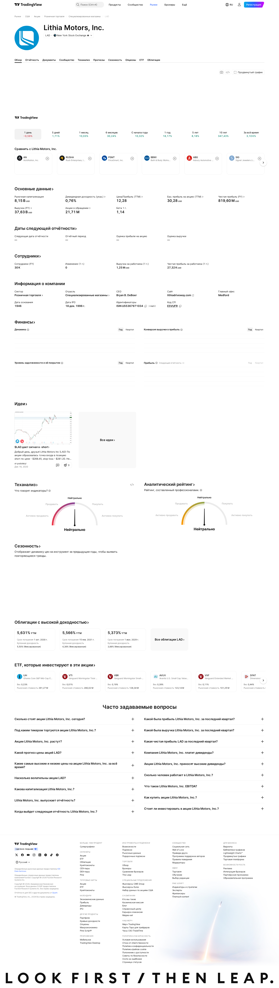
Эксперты (177, 890)
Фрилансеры (178, 893)
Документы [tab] (49, 59)
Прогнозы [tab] (99, 59)
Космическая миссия (133, 902)
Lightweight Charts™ (233, 853)
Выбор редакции (180, 878)
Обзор (125, 865)
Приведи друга (179, 853)
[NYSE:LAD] (17, 441)
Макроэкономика (88, 927)
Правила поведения (182, 859)
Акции (83, 855)
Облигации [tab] (153, 59)
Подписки (127, 850)
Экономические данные (92, 899)
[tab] (121, 330)
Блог (124, 905)
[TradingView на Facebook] (22, 855)
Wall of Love (178, 850)
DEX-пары (85, 871)
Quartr (54, 893)
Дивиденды (86, 905)
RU (231, 4)
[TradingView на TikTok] (51, 855)
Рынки (154, 4)
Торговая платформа (233, 859)
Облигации (85, 862)
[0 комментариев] (57, 465)
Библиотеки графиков (234, 850)
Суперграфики (87, 846)
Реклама (227, 868)
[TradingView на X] (17, 855)
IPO (81, 909)
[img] (88, 35)
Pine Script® (86, 930)
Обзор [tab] (18, 59)
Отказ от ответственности (135, 943)
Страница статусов (132, 962)
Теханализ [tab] (84, 59)
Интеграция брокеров (234, 871)
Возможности (129, 846)
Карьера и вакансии (132, 912)
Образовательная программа (238, 878)
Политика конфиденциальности (138, 946)
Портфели (85, 918)
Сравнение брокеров (132, 871)
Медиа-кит (127, 915)
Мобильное (85, 939)
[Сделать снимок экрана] (221, 72)
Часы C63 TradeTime (132, 930)
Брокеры (169, 4)
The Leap (126, 875)
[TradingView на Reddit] (57, 855)
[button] (123, 5)
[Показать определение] (45, 196)
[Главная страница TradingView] (28, 5)
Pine (82, 875)
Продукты (115, 4)
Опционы (84, 924)
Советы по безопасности (134, 955)
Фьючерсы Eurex (130, 887)
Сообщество (135, 4)
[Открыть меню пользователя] (239, 5)
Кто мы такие (129, 899)
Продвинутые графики (234, 856)
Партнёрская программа (235, 875)
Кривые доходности (90, 921)
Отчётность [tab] (32, 59)
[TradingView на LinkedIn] (40, 855)
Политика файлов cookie (134, 949)
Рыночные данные (131, 853)
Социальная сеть (180, 846)
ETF (82, 859)
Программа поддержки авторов (188, 856)
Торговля (176, 871)
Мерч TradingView (131, 924)
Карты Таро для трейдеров (136, 927)
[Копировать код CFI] (180, 306)
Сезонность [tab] (115, 59)
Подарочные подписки (133, 856)
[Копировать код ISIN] (145, 306)
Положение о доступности (135, 952)
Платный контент (180, 896)
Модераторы (178, 862)
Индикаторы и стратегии (184, 887)
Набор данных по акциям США (137, 890)
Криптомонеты (87, 865)
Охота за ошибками (132, 959)
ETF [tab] (142, 59)
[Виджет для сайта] (227, 72)
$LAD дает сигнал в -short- (32, 447)
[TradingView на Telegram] (46, 855)
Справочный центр (131, 909)
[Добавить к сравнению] (47, 158)
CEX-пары (85, 868)
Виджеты (228, 846)
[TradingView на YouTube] (28, 855)
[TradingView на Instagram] (34, 855)
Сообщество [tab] (66, 59)
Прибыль (84, 902)
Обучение (177, 875)
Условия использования (134, 939)
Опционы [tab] (130, 59)
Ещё (184, 4)
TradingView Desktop (90, 943)
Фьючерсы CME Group (133, 884)
